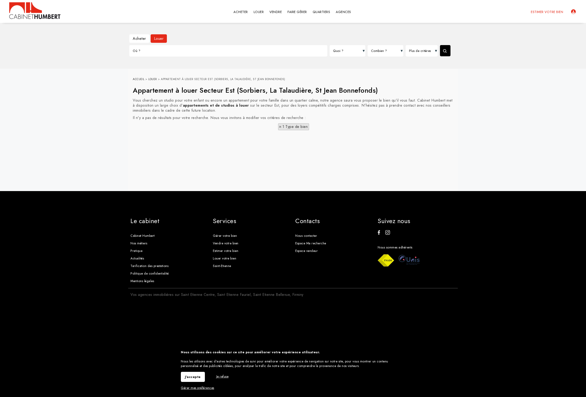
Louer (159, 38)
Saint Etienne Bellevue (271, 294)
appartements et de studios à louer (216, 105)
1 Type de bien (295, 126)
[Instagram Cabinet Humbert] (387, 233)
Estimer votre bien (547, 12)
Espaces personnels (573, 11)
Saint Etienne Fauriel (234, 294)
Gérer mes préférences (197, 388)
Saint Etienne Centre (198, 294)
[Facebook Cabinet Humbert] (379, 233)
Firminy (298, 294)
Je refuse (222, 376)
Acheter (139, 38)
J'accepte (193, 377)
